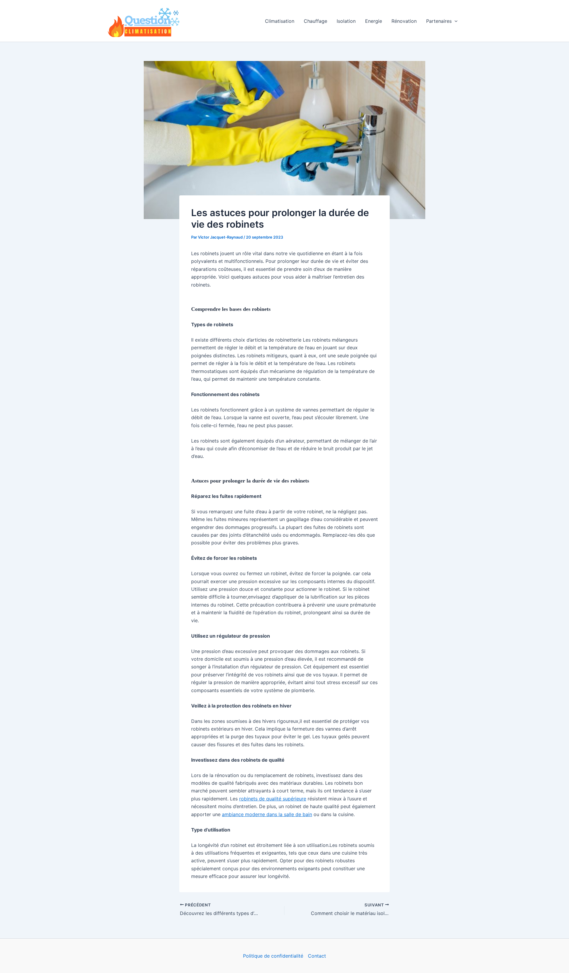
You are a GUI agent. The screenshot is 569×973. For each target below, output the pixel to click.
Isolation (346, 21)
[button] (455, 21)
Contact (317, 956)
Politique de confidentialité (273, 956)
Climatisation (279, 21)
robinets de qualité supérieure (272, 799)
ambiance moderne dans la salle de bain (267, 814)
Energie (373, 21)
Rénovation (404, 21)
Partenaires (439, 21)
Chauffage (315, 21)
